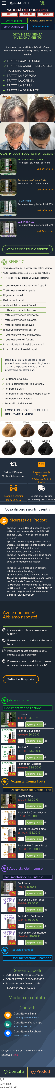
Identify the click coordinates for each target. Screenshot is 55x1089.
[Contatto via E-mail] (8, 1015)
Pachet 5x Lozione (28, 747)
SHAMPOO (24, 201)
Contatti (16, 1071)
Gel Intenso (24, 883)
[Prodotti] (33, 1072)
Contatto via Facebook (27, 1031)
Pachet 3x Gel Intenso (31, 899)
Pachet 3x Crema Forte (31, 812)
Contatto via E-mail (25, 1013)
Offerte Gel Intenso (14, 27)
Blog (15, 1054)
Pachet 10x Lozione (29, 763)
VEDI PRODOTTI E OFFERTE (27, 249)
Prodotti (43, 1071)
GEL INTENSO (26, 222)
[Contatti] (6, 1072)
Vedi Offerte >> (45, 168)
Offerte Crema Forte (41, 21)
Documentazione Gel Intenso (23, 877)
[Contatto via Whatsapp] (8, 1024)
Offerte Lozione (14, 21)
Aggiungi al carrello (35, 724)
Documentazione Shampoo (31, 958)
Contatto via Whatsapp (28, 1022)
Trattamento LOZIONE (30, 159)
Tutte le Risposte (20, 679)
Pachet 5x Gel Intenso (30, 916)
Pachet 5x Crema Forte (31, 828)
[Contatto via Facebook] (8, 1033)
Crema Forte (25, 795)
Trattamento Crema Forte (32, 180)
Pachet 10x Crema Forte (32, 845)
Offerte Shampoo (41, 26)
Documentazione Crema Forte (30, 789)
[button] (27, 632)
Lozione (22, 714)
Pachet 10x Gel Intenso (31, 932)
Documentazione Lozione (23, 708)
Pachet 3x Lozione (28, 730)
